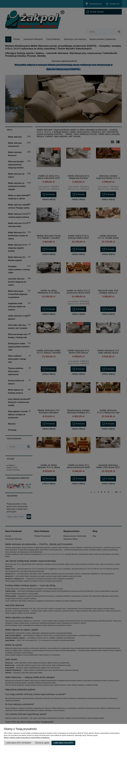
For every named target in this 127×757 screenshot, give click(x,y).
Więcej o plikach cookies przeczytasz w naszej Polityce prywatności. (27, 737)
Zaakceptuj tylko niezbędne (18, 743)
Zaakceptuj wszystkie (63, 743)
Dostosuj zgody (42, 743)
